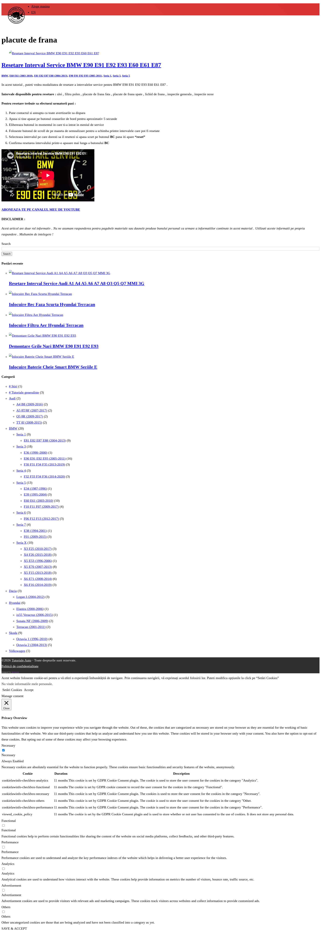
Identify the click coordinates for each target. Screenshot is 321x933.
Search (6, 244)
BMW (4, 75)
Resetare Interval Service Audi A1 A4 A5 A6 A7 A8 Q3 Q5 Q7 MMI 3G (76, 283)
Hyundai (14, 603)
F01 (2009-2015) (35, 537)
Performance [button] (10, 842)
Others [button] (5, 907)
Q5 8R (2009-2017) (29, 416)
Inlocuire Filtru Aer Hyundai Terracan (46, 325)
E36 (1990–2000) (35, 452)
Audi (12, 398)
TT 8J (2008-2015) (29, 422)
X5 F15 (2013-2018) (38, 573)
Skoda (13, 633)
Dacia (13, 591)
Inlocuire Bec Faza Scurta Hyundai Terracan (52, 304)
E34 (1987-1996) (35, 488)
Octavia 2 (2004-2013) (31, 645)
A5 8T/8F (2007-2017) (31, 410)
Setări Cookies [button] (12, 690)
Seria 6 (21, 512)
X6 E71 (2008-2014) (38, 579)
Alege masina (40, 6)
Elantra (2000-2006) (30, 609)
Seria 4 (21, 470)
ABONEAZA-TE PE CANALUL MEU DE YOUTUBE (40, 209)
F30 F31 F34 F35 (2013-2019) (44, 464)
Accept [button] (28, 690)
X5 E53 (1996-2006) (38, 561)
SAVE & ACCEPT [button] (14, 928)
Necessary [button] (8, 745)
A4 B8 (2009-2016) (29, 404)
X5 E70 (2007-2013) (38, 567)
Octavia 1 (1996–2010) (32, 639)
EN (33, 12)
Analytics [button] (7, 864)
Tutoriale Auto (21, 660)
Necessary (8, 755)
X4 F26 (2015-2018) (38, 555)
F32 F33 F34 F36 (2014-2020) (44, 476)
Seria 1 (107, 75)
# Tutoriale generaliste (24, 392)
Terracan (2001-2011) (31, 627)
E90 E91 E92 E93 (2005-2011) (85, 75)
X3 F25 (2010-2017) (38, 549)
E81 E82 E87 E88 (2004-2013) (50, 75)
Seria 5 (126, 75)
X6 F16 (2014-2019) (38, 585)
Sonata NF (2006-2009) (32, 621)
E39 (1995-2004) (35, 494)
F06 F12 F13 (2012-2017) (41, 519)
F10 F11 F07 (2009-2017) (41, 506)
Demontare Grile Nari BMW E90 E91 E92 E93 (53, 346)
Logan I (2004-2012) (30, 597)
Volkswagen (17, 651)
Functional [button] (8, 821)
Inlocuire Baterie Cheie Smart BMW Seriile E (53, 367)
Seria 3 (117, 75)
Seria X (21, 542)
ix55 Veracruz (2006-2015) (34, 615)
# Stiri (13, 386)
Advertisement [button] (11, 885)
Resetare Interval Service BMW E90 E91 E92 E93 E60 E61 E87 (81, 65)
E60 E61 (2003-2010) (21, 75)
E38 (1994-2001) (35, 531)
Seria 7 (21, 524)
